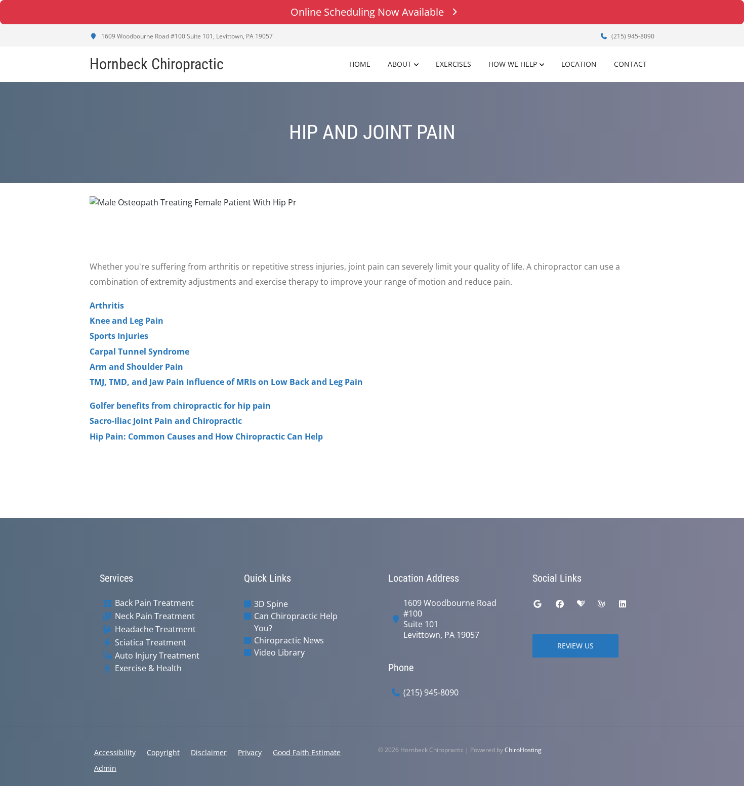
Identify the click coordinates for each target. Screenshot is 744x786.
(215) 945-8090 (632, 36)
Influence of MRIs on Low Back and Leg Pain (274, 381)
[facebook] (560, 604)
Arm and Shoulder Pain (136, 366)
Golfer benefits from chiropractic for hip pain (180, 405)
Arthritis (107, 305)
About (399, 64)
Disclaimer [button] (209, 752)
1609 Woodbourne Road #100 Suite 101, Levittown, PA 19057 (186, 36)
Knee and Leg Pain (126, 320)
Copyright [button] (163, 752)
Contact (630, 64)
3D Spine (271, 603)
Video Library (279, 652)
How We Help (512, 64)
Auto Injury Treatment (157, 655)
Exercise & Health (148, 668)
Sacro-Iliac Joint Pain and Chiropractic (166, 420)
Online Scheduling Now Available (367, 12)
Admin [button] (105, 768)
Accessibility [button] (115, 752)
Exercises (453, 64)
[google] (537, 604)
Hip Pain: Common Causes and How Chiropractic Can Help (206, 436)
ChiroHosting (523, 750)
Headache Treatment (155, 629)
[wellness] (601, 604)
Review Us (575, 645)
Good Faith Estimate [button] (307, 752)
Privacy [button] (250, 752)
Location (579, 64)
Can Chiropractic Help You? (296, 622)
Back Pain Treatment (154, 603)
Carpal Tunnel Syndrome (139, 351)
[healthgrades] (581, 604)
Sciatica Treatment (150, 642)
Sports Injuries (119, 335)
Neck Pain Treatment (155, 616)
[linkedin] (622, 604)
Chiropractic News (289, 640)
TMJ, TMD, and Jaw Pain (137, 381)
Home (359, 64)
